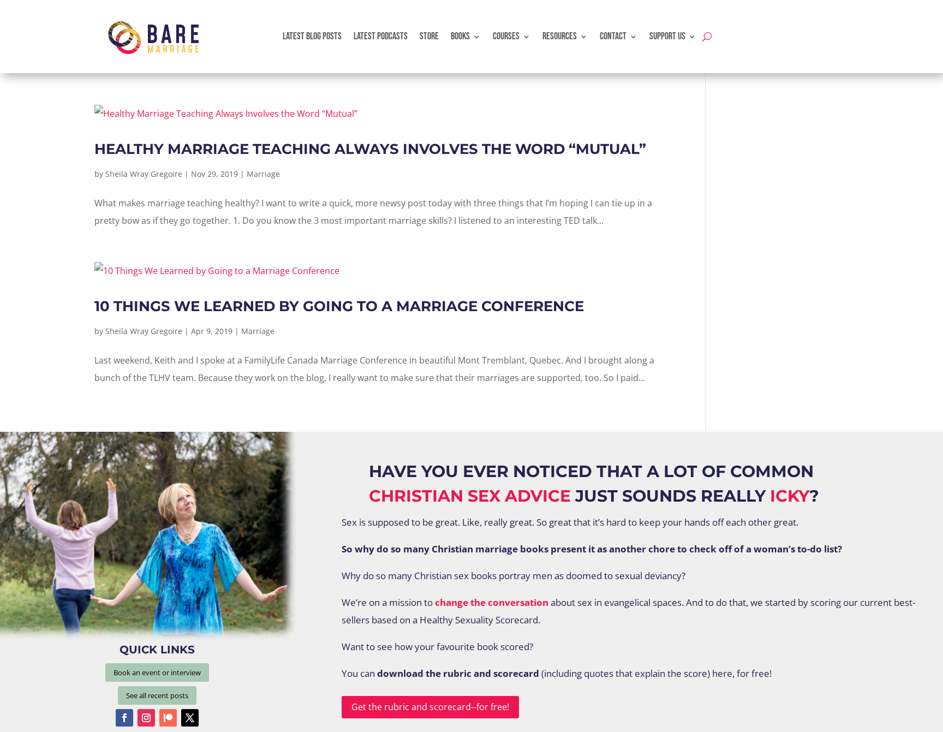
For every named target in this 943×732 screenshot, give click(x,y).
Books (460, 36)
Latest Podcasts (381, 36)
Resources (559, 36)
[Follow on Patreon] (168, 718)
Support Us (667, 36)
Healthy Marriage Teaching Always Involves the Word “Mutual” (370, 149)
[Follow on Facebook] (124, 718)
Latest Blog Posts (312, 36)
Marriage (263, 174)
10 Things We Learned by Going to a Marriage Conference (339, 306)
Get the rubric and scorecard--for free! (430, 707)
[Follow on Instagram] (146, 718)
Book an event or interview (157, 672)
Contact (613, 36)
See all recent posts (157, 695)
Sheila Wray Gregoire (143, 174)
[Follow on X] (190, 718)
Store (429, 36)
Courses (506, 36)
